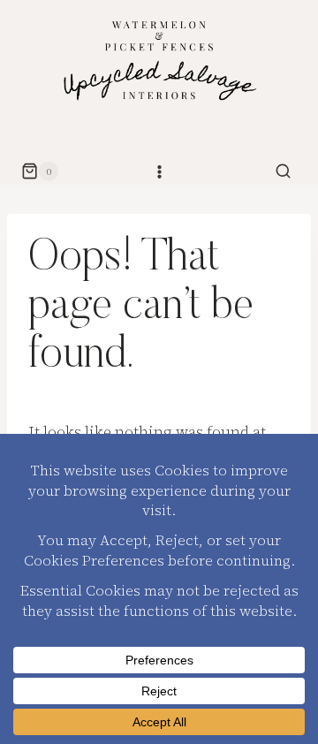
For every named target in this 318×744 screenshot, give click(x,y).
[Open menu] (159, 171)
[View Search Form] (283, 171)
